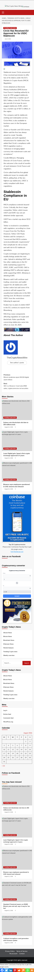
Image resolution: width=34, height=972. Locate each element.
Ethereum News (8, 644)
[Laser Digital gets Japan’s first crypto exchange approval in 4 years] (17, 441)
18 (8, 753)
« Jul (3, 766)
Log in (5, 710)
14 (21, 749)
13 (17, 749)
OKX (25, 267)
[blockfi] (17, 64)
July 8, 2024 (8, 38)
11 (8, 749)
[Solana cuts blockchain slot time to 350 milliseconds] (17, 410)
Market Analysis (8, 648)
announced (26, 72)
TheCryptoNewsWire (17, 357)
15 (26, 749)
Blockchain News (8, 640)
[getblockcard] (17, 330)
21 (21, 753)
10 (4, 749)
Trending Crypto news (10, 28)
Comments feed (8, 718)
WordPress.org (8, 722)
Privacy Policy (10, 951)
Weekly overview (8, 655)
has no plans (14, 305)
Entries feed (7, 714)
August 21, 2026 (9, 427)
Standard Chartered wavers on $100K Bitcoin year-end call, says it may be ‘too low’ (16, 906)
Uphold (11, 259)
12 (13, 749)
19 (13, 753)
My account (13, 953)
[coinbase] (17, 518)
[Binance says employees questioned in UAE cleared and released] (17, 472)
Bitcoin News (7, 636)
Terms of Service (21, 951)
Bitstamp (25, 273)
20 (17, 753)
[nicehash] (17, 611)
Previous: (16, 377)
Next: (16, 386)
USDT (6, 213)
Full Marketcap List (17, 551)
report (7, 231)
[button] (4, 12)
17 (4, 753)
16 (30, 749)
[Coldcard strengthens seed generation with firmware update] (17, 926)
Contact (22, 953)
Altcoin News (7, 632)
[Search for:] (12, 663)
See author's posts (17, 363)
